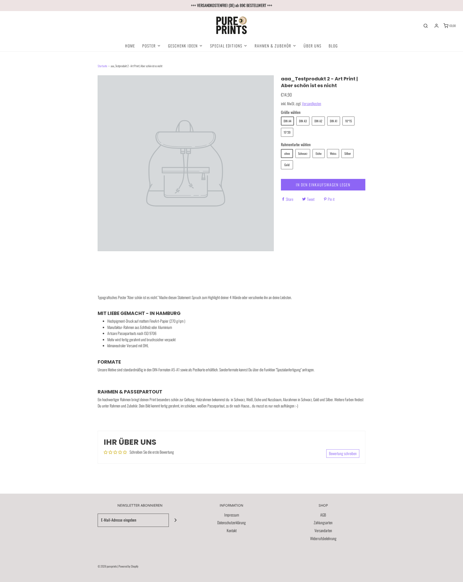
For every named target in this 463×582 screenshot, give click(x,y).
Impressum (231, 515)
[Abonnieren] (175, 520)
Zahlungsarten (323, 522)
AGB (323, 515)
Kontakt (232, 530)
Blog (333, 46)
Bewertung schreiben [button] (343, 453)
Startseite (102, 66)
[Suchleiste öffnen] (425, 26)
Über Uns (312, 46)
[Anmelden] (436, 25)
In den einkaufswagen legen (323, 185)
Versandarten (323, 530)
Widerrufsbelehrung (323, 538)
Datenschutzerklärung (231, 522)
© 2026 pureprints (107, 566)
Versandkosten (311, 103)
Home (130, 46)
